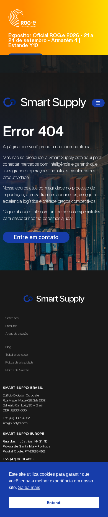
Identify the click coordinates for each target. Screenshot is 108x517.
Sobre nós (12, 318)
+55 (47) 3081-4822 (16, 418)
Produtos (11, 326)
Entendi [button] (54, 502)
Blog (8, 347)
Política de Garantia (17, 370)
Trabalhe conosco (17, 355)
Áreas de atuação (17, 334)
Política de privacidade (19, 362)
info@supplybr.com (15, 423)
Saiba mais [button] (29, 487)
